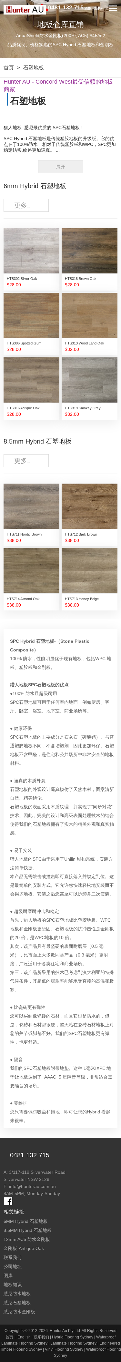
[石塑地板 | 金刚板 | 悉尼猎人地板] (25, 10)
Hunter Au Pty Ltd (65, 1330)
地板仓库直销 (60, 24)
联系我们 (41, 1337)
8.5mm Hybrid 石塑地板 (38, 441)
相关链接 (14, 1211)
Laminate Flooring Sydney (73, 1343)
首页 (9, 67)
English (24, 1337)
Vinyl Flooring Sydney (64, 1349)
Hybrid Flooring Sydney (72, 1337)
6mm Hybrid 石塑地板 (35, 185)
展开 (60, 166)
